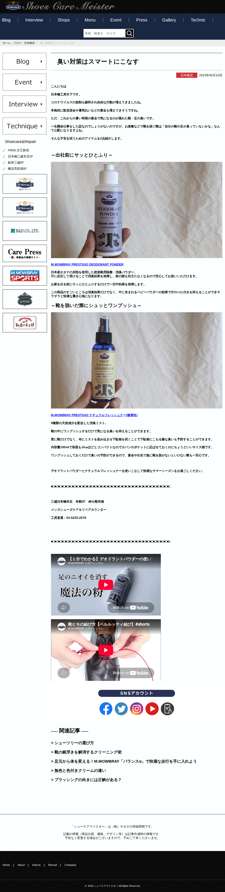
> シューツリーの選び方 (72, 743)
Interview (34, 20)
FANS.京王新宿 (18, 150)
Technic (198, 20)
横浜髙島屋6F (17, 168)
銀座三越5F (16, 162)
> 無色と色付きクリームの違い (78, 770)
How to (36, 865)
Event (116, 20)
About (21, 865)
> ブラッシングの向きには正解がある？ (86, 780)
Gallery (169, 20)
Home (6, 865)
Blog (6, 20)
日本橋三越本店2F (20, 156)
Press (141, 20)
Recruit (52, 865)
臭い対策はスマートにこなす (95, 61)
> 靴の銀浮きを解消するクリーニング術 (86, 752)
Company (70, 865)
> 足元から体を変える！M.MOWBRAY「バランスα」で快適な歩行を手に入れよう (124, 761)
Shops (64, 20)
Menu (90, 20)
